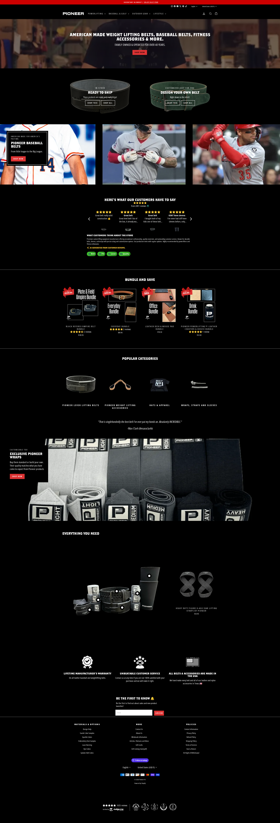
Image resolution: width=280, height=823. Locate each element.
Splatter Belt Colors (87, 753)
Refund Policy (191, 737)
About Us (139, 733)
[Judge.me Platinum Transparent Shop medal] (145, 807)
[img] (140, 202)
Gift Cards (139, 745)
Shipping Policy (191, 741)
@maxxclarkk (146, 428)
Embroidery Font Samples (87, 741)
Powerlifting (96, 13)
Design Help (87, 729)
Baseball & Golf (118, 13)
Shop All (108, 103)
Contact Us (139, 729)
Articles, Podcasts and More (139, 741)
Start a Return (191, 749)
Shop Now (17, 476)
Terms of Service (191, 745)
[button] (89, 218)
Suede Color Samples (87, 733)
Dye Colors (87, 749)
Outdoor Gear (140, 13)
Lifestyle (159, 13)
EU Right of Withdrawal (191, 753)
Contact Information (191, 729)
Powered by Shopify (140, 783)
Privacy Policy (191, 733)
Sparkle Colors (87, 737)
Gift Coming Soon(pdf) (139, 749)
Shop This (93, 103)
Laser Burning (87, 745)
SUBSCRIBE (159, 713)
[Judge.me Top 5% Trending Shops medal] (172, 807)
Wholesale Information (139, 737)
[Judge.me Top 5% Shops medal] (163, 807)
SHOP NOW (18, 159)
